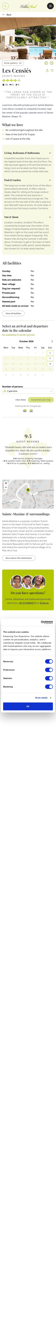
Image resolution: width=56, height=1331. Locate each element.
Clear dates (20, 399)
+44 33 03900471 (5, 6)
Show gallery (11, 63)
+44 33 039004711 (27, 602)
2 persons (12, 391)
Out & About (11, 217)
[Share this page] (47, 70)
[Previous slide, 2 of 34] (46, 63)
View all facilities (13, 313)
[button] (28, 491)
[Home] (28, 6)
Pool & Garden (12, 180)
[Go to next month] (52, 341)
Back (9, 14)
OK (27, 706)
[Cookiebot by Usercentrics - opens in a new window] (41, 622)
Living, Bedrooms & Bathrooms (22, 153)
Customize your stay (41, 399)
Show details (41, 698)
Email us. (44, 602)
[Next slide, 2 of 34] (51, 63)
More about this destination (19, 558)
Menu (50, 6)
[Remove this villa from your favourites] (52, 70)
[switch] (49, 670)
